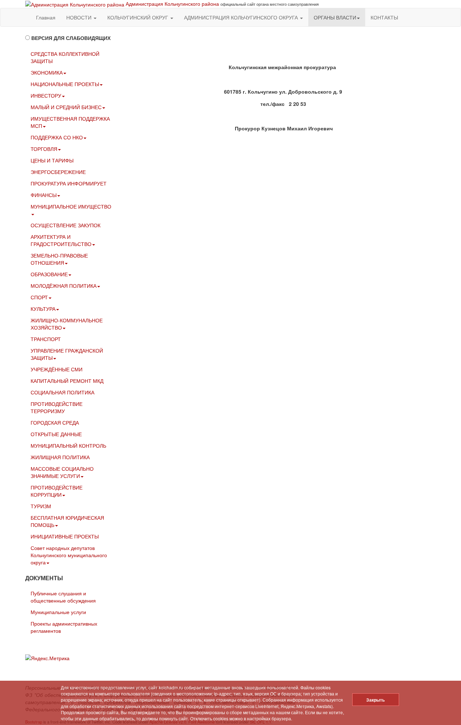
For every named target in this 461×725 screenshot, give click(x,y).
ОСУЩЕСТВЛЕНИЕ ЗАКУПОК (65, 225)
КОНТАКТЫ (384, 17)
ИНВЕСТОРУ (46, 95)
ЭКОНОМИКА (47, 72)
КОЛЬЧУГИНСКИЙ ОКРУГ (138, 17)
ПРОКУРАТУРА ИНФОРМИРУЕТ (69, 183)
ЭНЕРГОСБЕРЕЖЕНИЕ (58, 171)
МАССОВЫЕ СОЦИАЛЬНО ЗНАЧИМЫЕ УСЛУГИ (62, 472)
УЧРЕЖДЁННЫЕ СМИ (56, 369)
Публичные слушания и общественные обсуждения (63, 597)
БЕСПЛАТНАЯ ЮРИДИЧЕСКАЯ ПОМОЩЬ (67, 521)
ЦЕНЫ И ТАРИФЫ (52, 160)
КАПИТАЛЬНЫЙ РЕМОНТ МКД (67, 380)
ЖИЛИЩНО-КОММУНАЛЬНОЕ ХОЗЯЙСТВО (67, 324)
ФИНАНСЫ (44, 194)
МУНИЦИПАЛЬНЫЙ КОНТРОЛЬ (68, 445)
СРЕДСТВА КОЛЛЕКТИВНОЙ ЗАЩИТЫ (65, 57)
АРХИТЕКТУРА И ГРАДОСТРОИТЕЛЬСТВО (61, 240)
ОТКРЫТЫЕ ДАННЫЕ (56, 434)
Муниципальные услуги (58, 612)
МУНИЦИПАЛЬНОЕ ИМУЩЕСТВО (71, 206)
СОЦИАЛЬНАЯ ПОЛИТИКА (62, 392)
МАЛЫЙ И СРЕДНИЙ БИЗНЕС (66, 107)
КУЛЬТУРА (43, 308)
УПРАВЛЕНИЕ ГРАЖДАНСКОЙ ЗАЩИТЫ (67, 354)
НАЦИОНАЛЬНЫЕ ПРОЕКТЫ (65, 84)
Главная (45, 17)
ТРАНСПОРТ (46, 339)
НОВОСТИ (79, 17)
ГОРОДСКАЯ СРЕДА (55, 422)
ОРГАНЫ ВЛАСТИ (335, 17)
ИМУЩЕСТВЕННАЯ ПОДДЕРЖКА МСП (70, 122)
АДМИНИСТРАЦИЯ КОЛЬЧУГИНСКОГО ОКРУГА (241, 17)
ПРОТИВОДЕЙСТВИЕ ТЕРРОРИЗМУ (56, 407)
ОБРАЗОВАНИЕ (49, 274)
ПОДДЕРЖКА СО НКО (57, 137)
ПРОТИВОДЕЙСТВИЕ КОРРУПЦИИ (56, 491)
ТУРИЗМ (41, 506)
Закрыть (375, 700)
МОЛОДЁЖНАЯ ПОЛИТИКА (64, 285)
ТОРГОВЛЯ (44, 148)
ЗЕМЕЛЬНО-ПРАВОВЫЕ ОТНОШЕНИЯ (59, 259)
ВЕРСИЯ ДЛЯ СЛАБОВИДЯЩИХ (71, 37)
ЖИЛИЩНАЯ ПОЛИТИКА (60, 457)
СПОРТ (39, 297)
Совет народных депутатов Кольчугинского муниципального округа (69, 555)
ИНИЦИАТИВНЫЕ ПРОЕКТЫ (65, 536)
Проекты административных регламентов (64, 627)
